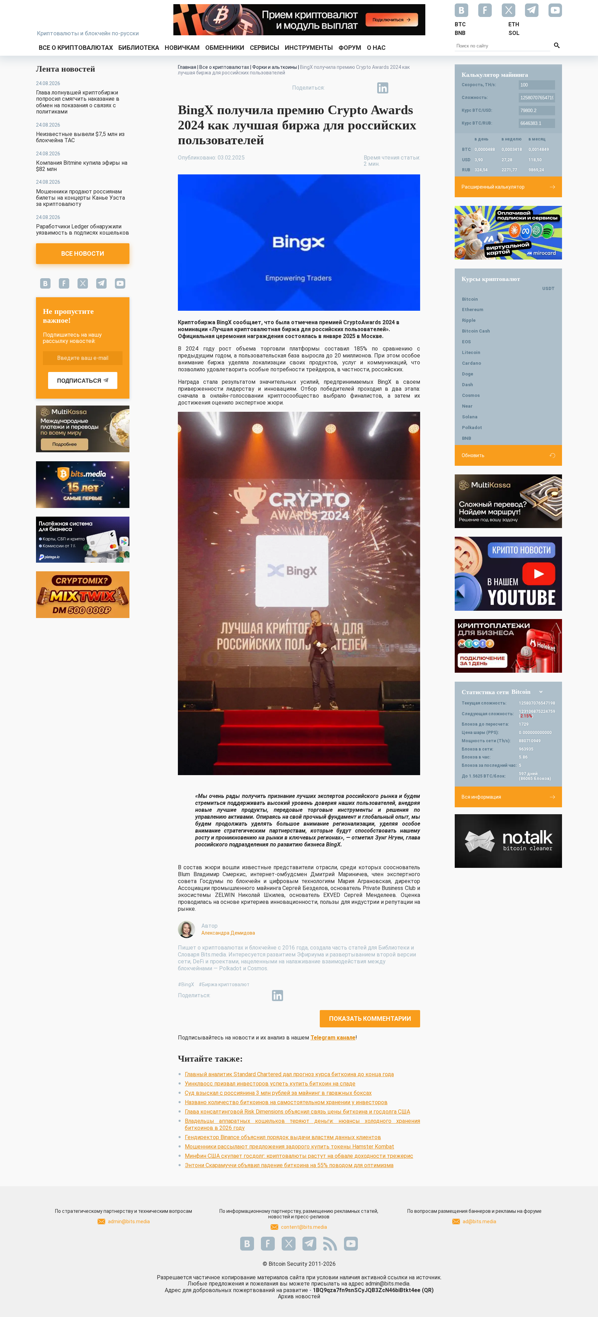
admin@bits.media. (387, 1283)
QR (428, 1290)
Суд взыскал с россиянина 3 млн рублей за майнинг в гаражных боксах (278, 1093)
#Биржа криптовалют (224, 984)
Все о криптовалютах (76, 47)
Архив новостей (299, 1296)
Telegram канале (332, 1037)
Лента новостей (65, 68)
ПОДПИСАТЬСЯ (79, 381)
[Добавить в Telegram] (366, 87)
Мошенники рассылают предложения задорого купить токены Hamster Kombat (289, 1146)
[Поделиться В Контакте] (398, 87)
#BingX (186, 984)
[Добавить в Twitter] (350, 87)
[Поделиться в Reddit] (414, 87)
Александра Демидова (228, 933)
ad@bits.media (479, 1221)
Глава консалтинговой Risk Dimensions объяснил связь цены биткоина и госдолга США (297, 1111)
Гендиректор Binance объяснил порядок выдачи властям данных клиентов (283, 1137)
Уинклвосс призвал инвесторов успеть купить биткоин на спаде (270, 1083)
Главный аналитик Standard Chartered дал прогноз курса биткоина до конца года (289, 1074)
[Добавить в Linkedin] (382, 87)
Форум (349, 47)
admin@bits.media (129, 1221)
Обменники (224, 47)
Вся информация (481, 797)
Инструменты (309, 47)
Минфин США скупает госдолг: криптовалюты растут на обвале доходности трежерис (299, 1156)
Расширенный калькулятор (493, 187)
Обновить (473, 455)
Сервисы (264, 47)
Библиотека (138, 47)
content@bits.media (304, 1227)
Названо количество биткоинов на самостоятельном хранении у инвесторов (286, 1102)
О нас (376, 47)
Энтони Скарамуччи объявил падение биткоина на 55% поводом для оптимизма (289, 1165)
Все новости (82, 253)
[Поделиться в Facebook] (335, 87)
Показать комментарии (370, 1018)
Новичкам (182, 47)
